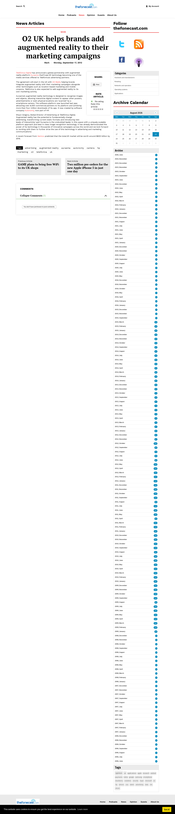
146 (155, 590)
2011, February (120, 527)
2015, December (121, 309)
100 (155, 468)
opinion (118, 773)
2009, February (120, 627)
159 (155, 606)
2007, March (119, 723)
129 (155, 481)
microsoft (148, 781)
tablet (132, 785)
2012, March (119, 473)
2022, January (120, 209)
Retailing (118, 81)
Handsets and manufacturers (125, 78)
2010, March (119, 573)
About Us (112, 15)
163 (155, 623)
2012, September (121, 447)
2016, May (118, 293)
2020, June (119, 272)
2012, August (120, 452)
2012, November (121, 439)
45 (156, 339)
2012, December (121, 435)
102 (155, 443)
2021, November (121, 217)
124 (155, 506)
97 (156, 426)
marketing (22, 152)
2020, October (120, 255)
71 (156, 393)
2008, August (120, 652)
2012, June (119, 460)
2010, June (119, 560)
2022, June (119, 188)
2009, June (119, 610)
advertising (31, 148)
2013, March (119, 422)
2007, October (120, 694)
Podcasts (71, 15)
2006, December (121, 736)
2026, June (119, 155)
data (146, 785)
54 (156, 343)
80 (156, 460)
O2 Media (56, 82)
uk (51, 152)
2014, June (119, 360)
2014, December (121, 334)
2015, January (120, 330)
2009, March (119, 623)
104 (155, 573)
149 (155, 594)
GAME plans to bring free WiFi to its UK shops (38, 165)
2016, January (120, 305)
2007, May (118, 715)
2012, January (120, 481)
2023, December (121, 163)
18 (156, 326)
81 (156, 435)
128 (155, 560)
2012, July (118, 456)
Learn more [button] (82, 809)
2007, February (120, 728)
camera (91, 148)
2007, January (120, 732)
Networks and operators (123, 85)
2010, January (120, 581)
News (81, 15)
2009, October (120, 594)
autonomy (78, 148)
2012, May (118, 464)
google (131, 777)
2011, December (121, 485)
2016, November (121, 284)
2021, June (119, 230)
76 (156, 397)
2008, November (121, 640)
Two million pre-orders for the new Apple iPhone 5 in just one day (87, 166)
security (135, 781)
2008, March (119, 673)
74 (156, 418)
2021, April (119, 238)
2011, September (121, 498)
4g (116, 785)
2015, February (120, 326)
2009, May (118, 615)
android (153, 773)
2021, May (118, 234)
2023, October (120, 171)
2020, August (120, 263)
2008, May (118, 665)
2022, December (121, 184)
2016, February (120, 301)
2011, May (118, 514)
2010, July (118, 556)
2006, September (121, 748)
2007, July (118, 707)
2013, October (120, 393)
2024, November (121, 159)
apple (140, 773)
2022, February (120, 205)
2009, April (119, 619)
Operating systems (121, 89)
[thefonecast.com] (86, 6)
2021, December (121, 213)
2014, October (120, 343)
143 (155, 581)
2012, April (119, 468)
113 (156, 477)
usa (127, 785)
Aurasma (35, 75)
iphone (121, 785)
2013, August (120, 401)
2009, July (118, 606)
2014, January (120, 381)
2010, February (120, 577)
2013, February (120, 426)
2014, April (119, 368)
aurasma (65, 148)
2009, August (120, 602)
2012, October (120, 443)
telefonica (41, 152)
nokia (126, 777)
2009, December (121, 585)
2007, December (121, 686)
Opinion (91, 15)
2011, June (119, 510)
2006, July (118, 757)
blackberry (119, 781)
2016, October (120, 289)
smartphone (147, 777)
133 (155, 464)
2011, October (120, 493)
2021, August (120, 222)
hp (98, 148)
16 (156, 322)
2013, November (121, 389)
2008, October (120, 644)
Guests (101, 15)
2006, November (121, 740)
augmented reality (49, 148)
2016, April (119, 297)
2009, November (121, 590)
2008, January (120, 682)
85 (156, 381)
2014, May (118, 364)
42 (156, 347)
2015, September (121, 318)
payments (118, 777)
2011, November (121, 489)
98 (156, 447)
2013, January (120, 431)
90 (156, 502)
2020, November (121, 251)
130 (155, 493)
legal (141, 781)
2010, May (118, 565)
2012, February (120, 477)
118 (156, 535)
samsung (138, 777)
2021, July (118, 226)
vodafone (128, 781)
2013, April (119, 418)
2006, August (120, 753)
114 (156, 565)
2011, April (119, 518)
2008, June (119, 661)
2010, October (120, 544)
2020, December (121, 247)
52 (156, 364)
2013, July (118, 406)
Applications (119, 93)
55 (156, 368)
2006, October (120, 744)
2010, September (121, 548)
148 (155, 598)
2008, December (121, 636)
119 (156, 498)
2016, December (121, 280)
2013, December (121, 385)
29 (156, 631)
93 (156, 602)
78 (156, 376)
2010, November (121, 539)
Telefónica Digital (23, 73)
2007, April (119, 719)
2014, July (118, 355)
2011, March (119, 523)
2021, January (120, 242)
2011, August (119, 502)
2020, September (121, 259)
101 (155, 523)
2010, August (120, 552)
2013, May (118, 414)
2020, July (118, 268)
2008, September (121, 648)
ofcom (117, 788)
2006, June (119, 761)
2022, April (119, 197)
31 (156, 351)
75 (156, 406)
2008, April (119, 669)
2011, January (120, 531)
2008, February (120, 677)
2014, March (119, 372)
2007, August (120, 702)
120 (155, 510)
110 (156, 473)
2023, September (121, 176)
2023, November (121, 167)
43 (156, 355)
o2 (32, 152)
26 (156, 330)
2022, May (118, 192)
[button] (21, 6)
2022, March (119, 201)
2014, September (121, 347)
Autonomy (29, 110)
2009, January (120, 631)
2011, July (118, 506)
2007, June (119, 711)
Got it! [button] (167, 809)
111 (156, 552)
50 (156, 360)
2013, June (119, 410)
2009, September (121, 598)
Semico (41, 136)
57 (156, 401)
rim (151, 785)
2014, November (121, 339)
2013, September (121, 397)
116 (156, 531)
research (146, 773)
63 (156, 372)
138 (155, 527)
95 (156, 431)
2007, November (121, 690)
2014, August (120, 351)
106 (155, 485)
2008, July (118, 656)
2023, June (119, 180)
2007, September (121, 698)
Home (61, 15)
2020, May (118, 276)
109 (155, 489)
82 (156, 518)
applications (131, 773)
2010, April (119, 569)
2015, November (121, 314)
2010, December (121, 535)
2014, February (120, 376)
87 (156, 439)
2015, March (119, 322)
